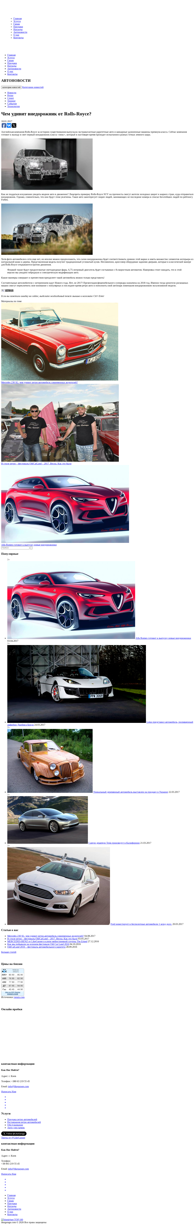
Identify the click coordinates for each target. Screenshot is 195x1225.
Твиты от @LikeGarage (13, 1137)
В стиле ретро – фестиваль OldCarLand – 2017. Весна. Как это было (36, 463)
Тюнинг (11, 101)
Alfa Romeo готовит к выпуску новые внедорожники (29, 544)
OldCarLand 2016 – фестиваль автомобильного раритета (36, 947)
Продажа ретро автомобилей (22, 1119)
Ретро (10, 95)
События (12, 103)
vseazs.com (19, 997)
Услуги (17, 21)
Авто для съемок (16, 1127)
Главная (17, 18)
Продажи (18, 26)
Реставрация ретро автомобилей (24, 1122)
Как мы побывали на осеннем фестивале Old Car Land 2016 (38, 944)
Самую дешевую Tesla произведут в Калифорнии (114, 843)
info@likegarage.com (18, 1086)
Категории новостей (33, 87)
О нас (16, 35)
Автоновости (20, 32)
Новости (11, 92)
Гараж (16, 24)
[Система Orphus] (7, 291)
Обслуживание (15, 1125)
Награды (18, 29)
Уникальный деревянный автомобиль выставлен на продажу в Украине (130, 792)
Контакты (18, 37)
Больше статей (8, 952)
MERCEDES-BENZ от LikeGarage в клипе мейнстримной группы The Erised (47, 941)
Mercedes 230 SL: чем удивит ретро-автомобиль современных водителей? (39, 382)
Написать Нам (8, 1091)
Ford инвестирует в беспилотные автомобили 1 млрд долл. (141, 924)
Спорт (10, 98)
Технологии (13, 106)
